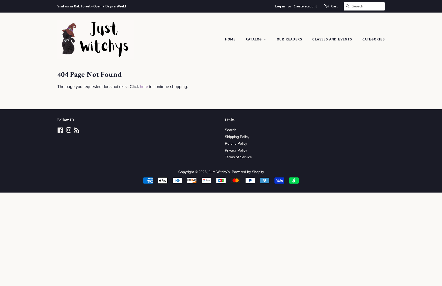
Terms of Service (238, 157)
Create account (305, 6)
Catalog (254, 39)
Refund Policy (236, 143)
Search (230, 130)
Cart (334, 6)
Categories (373, 39)
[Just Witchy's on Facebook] (60, 131)
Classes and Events (332, 39)
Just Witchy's (219, 172)
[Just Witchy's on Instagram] (68, 131)
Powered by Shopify (248, 172)
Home (230, 39)
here (144, 86)
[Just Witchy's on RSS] (77, 131)
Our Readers (289, 39)
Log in (280, 6)
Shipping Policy (237, 137)
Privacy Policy (236, 150)
